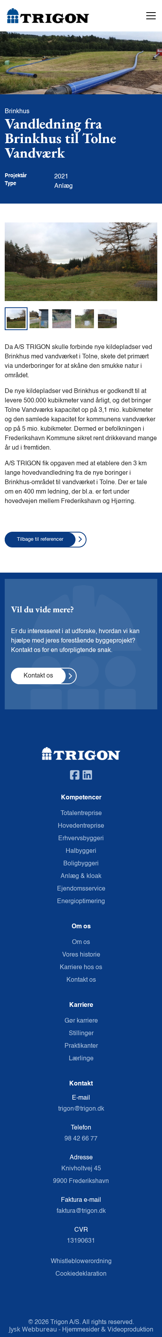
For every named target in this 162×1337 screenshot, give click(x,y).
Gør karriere (81, 1021)
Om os (81, 927)
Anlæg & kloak (81, 876)
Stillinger (81, 1033)
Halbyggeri (81, 851)
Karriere (81, 1005)
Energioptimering (81, 901)
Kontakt (81, 1084)
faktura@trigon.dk (81, 1211)
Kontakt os (81, 980)
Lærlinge (81, 1059)
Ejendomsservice (81, 889)
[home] (36, 16)
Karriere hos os (81, 967)
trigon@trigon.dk (81, 1109)
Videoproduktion (130, 1330)
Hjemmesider (81, 1330)
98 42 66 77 (81, 1139)
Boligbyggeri (81, 864)
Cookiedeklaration (81, 1274)
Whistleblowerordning (81, 1261)
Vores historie (81, 955)
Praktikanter (81, 1046)
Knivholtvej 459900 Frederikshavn (81, 1175)
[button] (149, 15)
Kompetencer (81, 798)
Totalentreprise (81, 813)
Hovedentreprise (81, 826)
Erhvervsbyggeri (81, 839)
